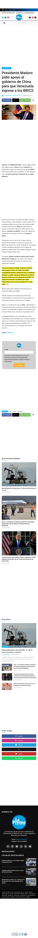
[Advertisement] (19, 46)
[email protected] (21, 839)
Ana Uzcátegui (6, 654)
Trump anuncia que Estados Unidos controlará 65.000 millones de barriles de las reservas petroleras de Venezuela (19, 559)
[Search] (34, 22)
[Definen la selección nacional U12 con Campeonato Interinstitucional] (7, 686)
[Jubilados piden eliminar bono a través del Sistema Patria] (31, 872)
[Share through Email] (25, 934)
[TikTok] (21, 846)
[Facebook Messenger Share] (22, 934)
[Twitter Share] (15, 934)
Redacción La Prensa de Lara (13, 95)
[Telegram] (17, 846)
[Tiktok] (35, 17)
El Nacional (9, 332)
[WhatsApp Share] (19, 934)
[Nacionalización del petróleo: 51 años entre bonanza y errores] (19, 474)
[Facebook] (5, 17)
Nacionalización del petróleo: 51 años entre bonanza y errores (17, 651)
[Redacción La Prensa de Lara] (3, 96)
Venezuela (20, 411)
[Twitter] (30, 17)
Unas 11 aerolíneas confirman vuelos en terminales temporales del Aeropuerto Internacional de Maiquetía (18, 523)
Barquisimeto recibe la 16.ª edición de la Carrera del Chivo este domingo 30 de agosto (13, 881)
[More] (33, 100)
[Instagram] (8, 17)
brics (10, 411)
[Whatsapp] (3, 17)
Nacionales (6, 68)
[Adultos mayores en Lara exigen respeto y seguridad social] (31, 862)
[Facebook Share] (12, 934)
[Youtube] (32, 17)
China (14, 411)
